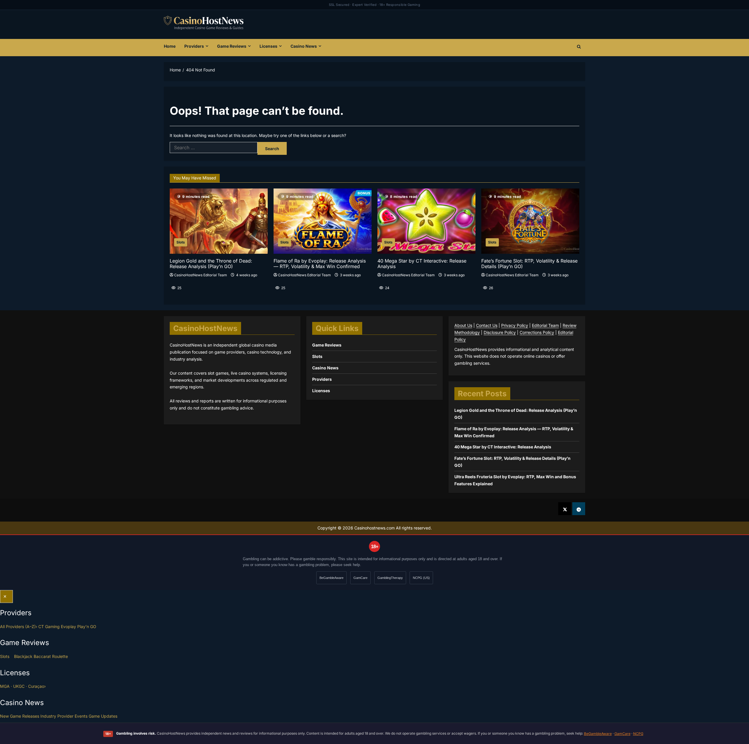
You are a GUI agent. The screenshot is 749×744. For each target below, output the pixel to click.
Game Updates (103, 716)
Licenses (268, 46)
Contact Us (486, 325)
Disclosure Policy (500, 332)
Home (170, 46)
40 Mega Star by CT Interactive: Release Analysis (421, 263)
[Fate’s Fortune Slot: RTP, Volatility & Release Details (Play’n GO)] (530, 221)
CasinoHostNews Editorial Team (200, 275)
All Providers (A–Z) (18, 626)
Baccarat (42, 656)
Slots (180, 242)
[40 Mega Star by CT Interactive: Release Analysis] (426, 221)
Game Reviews (231, 46)
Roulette (60, 656)
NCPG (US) (421, 578)
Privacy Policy (514, 325)
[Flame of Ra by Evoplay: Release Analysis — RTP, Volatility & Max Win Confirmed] (323, 221)
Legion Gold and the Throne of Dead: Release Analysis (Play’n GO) (211, 263)
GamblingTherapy (390, 578)
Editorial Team (545, 325)
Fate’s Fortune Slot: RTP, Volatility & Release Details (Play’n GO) (529, 263)
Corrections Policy (537, 332)
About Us (463, 325)
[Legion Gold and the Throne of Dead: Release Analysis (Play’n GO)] (219, 221)
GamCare (360, 578)
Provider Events (72, 716)
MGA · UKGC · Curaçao (23, 686)
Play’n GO (86, 626)
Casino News (304, 46)
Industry (48, 716)
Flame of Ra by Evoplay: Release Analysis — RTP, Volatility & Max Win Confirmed (320, 263)
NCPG (638, 733)
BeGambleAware (331, 578)
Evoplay (68, 626)
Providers (194, 46)
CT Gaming (49, 626)
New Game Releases (19, 716)
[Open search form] (578, 47)
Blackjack (23, 656)
